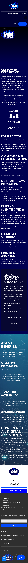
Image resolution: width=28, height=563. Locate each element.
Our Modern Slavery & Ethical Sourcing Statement (12, 535)
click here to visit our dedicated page (14, 457)
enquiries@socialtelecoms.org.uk (12, 502)
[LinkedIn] (22, 14)
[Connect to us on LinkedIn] (8, 550)
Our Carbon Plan (5, 543)
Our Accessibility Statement (7, 539)
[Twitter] (25, 14)
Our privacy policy (5, 531)
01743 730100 (16, 13)
